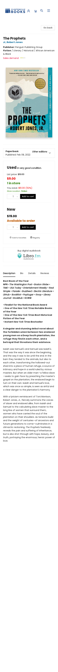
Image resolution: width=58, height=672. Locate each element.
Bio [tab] (21, 273)
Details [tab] (32, 273)
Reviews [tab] (45, 273)
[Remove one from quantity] (9, 196)
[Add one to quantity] (17, 196)
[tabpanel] (29, 364)
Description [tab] (9, 273)
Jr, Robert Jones (13, 42)
